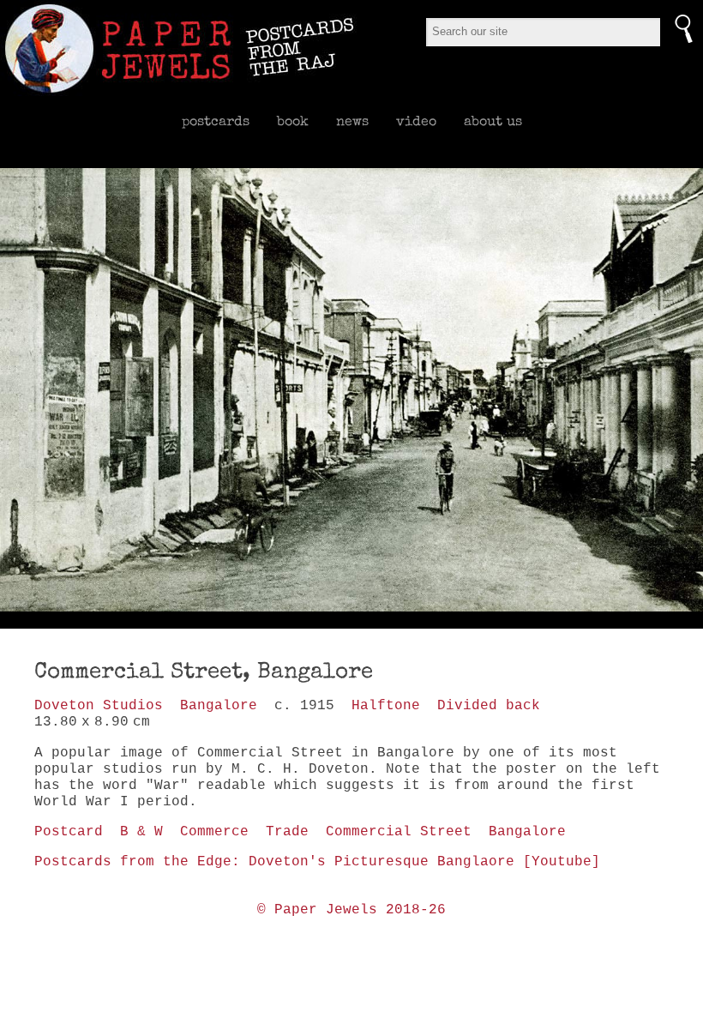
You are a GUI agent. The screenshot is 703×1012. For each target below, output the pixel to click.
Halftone (386, 706)
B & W (141, 832)
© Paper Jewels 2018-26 (351, 910)
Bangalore (218, 706)
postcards (215, 121)
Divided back (488, 706)
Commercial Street (399, 832)
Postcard (68, 832)
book (293, 121)
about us (493, 121)
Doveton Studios (98, 706)
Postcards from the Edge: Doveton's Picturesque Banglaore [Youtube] (317, 862)
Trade (287, 832)
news (352, 121)
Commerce (214, 832)
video (416, 121)
